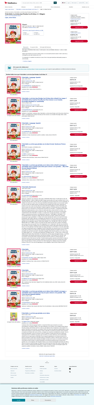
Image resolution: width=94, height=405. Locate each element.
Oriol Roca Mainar (30, 69)
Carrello (12, 377)
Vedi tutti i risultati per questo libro (47, 356)
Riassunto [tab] (25, 47)
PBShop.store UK (27, 278)
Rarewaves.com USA (28, 257)
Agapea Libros (26, 321)
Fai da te (56, 368)
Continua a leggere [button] (27, 61)
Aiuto (87, 2)
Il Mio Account (13, 373)
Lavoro (41, 373)
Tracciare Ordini (14, 375)
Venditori (71, 7)
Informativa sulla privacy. (56, 396)
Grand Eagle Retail (27, 195)
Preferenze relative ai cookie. (36, 394)
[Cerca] (55, 3)
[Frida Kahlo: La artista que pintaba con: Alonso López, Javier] (14, 180)
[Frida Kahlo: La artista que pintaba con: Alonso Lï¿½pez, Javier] (14, 307)
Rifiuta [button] (32, 400)
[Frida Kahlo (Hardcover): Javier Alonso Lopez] (14, 202)
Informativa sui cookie (44, 379)
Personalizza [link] (48, 400)
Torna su (47, 362)
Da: (26, 33)
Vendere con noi (85, 7)
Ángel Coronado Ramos (41, 69)
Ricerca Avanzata (8, 7)
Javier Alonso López (22, 69)
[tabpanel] (45, 55)
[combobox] (38, 3)
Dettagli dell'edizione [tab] (45, 47)
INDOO (24, 153)
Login (69, 2)
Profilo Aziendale (43, 368)
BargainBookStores (28, 109)
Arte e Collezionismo (55, 7)
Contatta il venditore (26, 91)
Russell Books (26, 302)
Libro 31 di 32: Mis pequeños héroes (13, 15)
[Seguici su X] (70, 372)
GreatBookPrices (27, 85)
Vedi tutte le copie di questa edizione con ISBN (33, 30)
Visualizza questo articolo (76, 19)
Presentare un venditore (29, 373)
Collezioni (23, 7)
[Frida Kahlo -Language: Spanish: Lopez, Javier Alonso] (14, 93)
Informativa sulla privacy (44, 375)
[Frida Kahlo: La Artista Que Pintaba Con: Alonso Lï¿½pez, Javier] (14, 114)
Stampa (41, 370)
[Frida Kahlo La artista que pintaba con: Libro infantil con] (14, 159)
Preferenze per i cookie (44, 377)
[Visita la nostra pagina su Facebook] (70, 369)
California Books (27, 176)
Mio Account (74, 2)
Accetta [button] (18, 400)
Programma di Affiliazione (30, 370)
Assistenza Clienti (57, 370)
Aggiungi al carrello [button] (79, 27)
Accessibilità (42, 381)
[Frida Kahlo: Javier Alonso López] (14, 265)
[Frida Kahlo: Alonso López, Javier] (14, 286)
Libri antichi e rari (38, 7)
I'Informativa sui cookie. (79, 394)
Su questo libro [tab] (34, 47)
